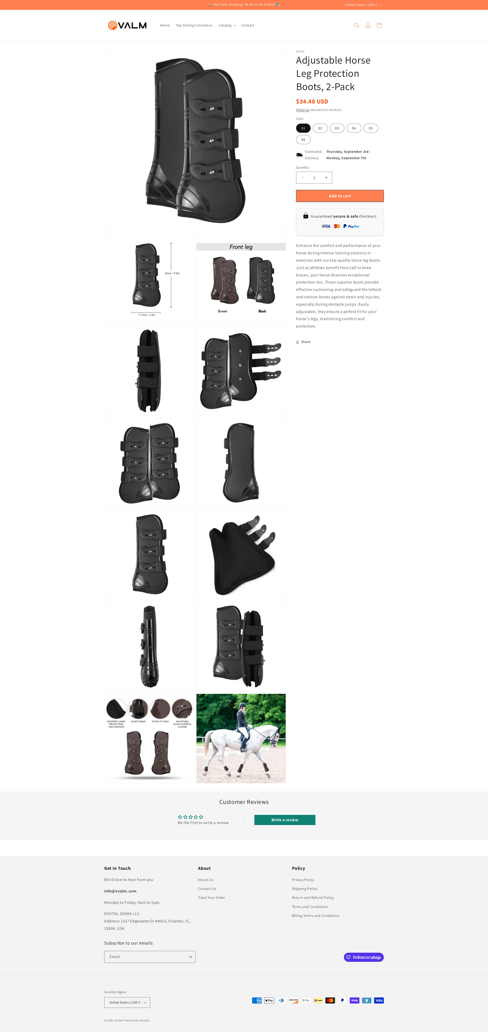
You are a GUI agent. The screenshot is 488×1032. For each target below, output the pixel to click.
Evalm (119, 1020)
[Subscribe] (189, 957)
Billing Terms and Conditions (316, 915)
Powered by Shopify (137, 1020)
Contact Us (207, 888)
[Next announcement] (298, 5)
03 (337, 128)
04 (354, 128)
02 (320, 128)
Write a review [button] (284, 819)
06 (303, 139)
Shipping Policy (304, 888)
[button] (227, 25)
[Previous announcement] (189, 5)
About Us (205, 879)
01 (303, 128)
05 (371, 128)
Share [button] (306, 341)
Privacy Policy (303, 879)
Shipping (302, 110)
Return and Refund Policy (313, 897)
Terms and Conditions (310, 906)
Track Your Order (211, 897)
